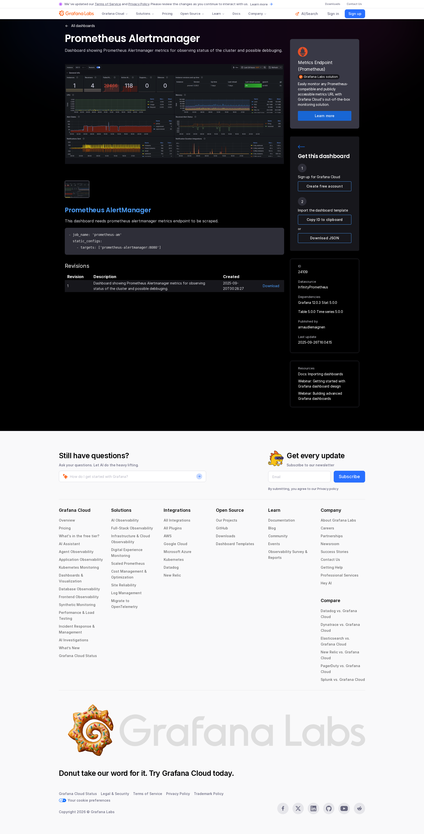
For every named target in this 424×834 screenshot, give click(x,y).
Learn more (259, 4)
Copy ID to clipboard (325, 219)
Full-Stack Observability (132, 528)
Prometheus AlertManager (108, 210)
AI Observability (125, 520)
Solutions (143, 13)
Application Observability (81, 559)
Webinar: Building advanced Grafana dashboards (320, 396)
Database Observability (79, 589)
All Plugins (173, 528)
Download (271, 286)
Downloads (225, 536)
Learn (216, 13)
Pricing (167, 13)
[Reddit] (359, 808)
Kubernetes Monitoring (79, 567)
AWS (168, 536)
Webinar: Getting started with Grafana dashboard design (321, 383)
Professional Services (339, 575)
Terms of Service (108, 4)
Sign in (333, 14)
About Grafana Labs (338, 520)
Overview (67, 520)
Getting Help (332, 567)
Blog (272, 528)
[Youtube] (344, 808)
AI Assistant (69, 544)
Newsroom (330, 544)
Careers (327, 528)
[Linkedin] (313, 808)
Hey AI (326, 583)
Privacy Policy (138, 4)
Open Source (190, 13)
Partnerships (332, 536)
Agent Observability (76, 552)
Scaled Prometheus (128, 563)
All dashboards (83, 26)
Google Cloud (175, 544)
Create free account (324, 186)
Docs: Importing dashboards (320, 374)
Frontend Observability (79, 597)
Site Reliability (123, 585)
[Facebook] (283, 808)
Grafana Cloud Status (78, 656)
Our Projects (226, 520)
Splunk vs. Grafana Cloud (343, 679)
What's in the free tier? (79, 536)
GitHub (222, 528)
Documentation (281, 520)
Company (255, 13)
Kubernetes (174, 559)
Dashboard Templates (235, 544)
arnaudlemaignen (311, 327)
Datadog (171, 567)
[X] (298, 808)
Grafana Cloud (113, 13)
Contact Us (330, 559)
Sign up (354, 14)
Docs (236, 13)
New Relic (172, 575)
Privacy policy (327, 489)
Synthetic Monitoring (77, 605)
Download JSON (324, 238)
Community (278, 536)
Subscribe (349, 476)
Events (274, 544)
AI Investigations (73, 640)
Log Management (126, 593)
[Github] (328, 808)
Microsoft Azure (177, 552)
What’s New (69, 648)
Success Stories (334, 552)
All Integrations (177, 520)
